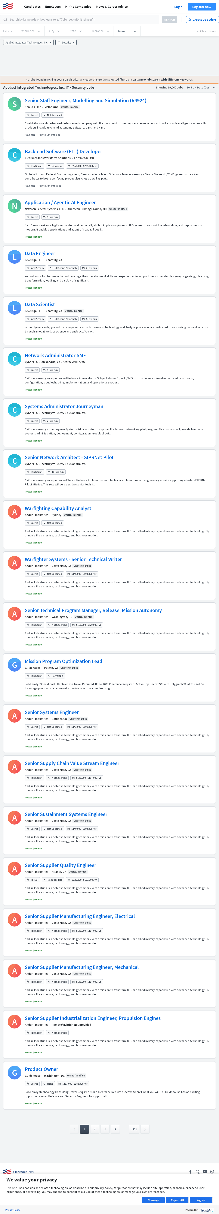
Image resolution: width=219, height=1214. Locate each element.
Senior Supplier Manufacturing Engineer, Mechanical (82, 967)
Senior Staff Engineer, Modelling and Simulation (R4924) (85, 100)
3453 (134, 1129)
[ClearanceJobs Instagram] (212, 1171)
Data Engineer (40, 253)
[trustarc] (206, 1209)
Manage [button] (153, 1200)
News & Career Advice (112, 6)
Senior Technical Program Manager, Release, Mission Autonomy (93, 610)
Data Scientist (40, 304)
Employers (53, 6)
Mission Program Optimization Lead (63, 661)
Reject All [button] (177, 1200)
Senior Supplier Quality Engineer (60, 865)
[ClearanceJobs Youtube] (204, 1171)
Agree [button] (201, 1200)
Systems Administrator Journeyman (64, 406)
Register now (201, 6)
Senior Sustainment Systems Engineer (66, 814)
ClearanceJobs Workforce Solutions (48, 158)
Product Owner (41, 1069)
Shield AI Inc (33, 107)
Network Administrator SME (55, 355)
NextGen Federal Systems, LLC (44, 209)
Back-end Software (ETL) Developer (63, 151)
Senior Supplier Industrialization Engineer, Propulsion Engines (93, 1018)
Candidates (32, 6)
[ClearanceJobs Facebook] (190, 1171)
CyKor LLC (31, 362)
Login (178, 6)
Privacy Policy (12, 1209)
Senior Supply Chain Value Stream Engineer (72, 763)
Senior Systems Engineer (52, 712)
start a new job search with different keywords (162, 79)
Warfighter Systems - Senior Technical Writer (73, 559)
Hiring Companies (78, 6)
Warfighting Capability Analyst (58, 508)
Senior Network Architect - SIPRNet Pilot (69, 457)
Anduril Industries (36, 515)
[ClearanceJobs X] (197, 1171)
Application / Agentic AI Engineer (60, 202)
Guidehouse (32, 668)
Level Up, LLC (33, 260)
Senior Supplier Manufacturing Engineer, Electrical (80, 916)
